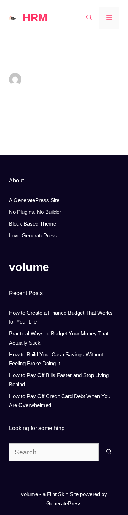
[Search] (109, 452)
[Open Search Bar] (89, 18)
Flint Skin (57, 494)
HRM (35, 18)
